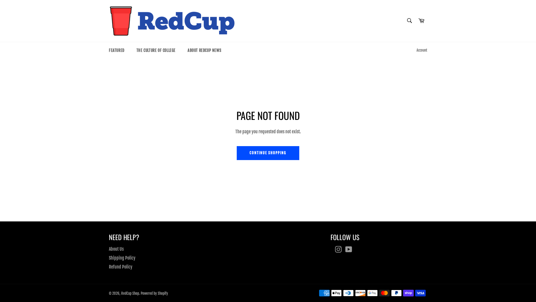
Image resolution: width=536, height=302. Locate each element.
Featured (117, 50)
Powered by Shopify (154, 293)
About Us (116, 249)
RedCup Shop (130, 293)
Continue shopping (268, 153)
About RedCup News (204, 50)
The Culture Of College (156, 50)
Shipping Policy (122, 258)
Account (422, 50)
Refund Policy (120, 267)
